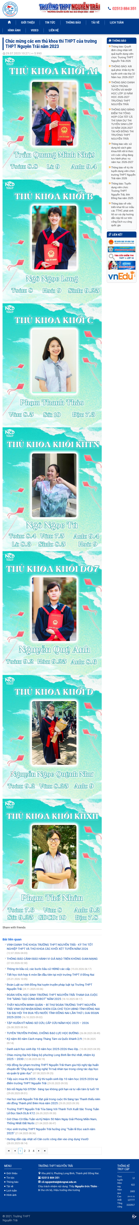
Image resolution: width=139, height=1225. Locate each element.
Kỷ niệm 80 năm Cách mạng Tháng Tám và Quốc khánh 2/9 (44, 1039)
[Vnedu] (121, 275)
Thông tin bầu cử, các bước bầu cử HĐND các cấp (38, 969)
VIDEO (34, 30)
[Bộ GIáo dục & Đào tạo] (121, 242)
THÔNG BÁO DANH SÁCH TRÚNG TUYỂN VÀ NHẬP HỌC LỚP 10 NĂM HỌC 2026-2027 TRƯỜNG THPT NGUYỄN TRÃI (123, 93)
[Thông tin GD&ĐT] (121, 265)
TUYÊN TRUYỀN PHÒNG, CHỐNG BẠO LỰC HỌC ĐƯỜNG (43, 1033)
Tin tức (10, 1177)
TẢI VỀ (95, 22)
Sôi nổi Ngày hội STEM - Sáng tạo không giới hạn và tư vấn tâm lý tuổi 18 (53, 1089)
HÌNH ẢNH (14, 30)
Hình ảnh (11, 1195)
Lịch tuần (11, 1190)
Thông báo (12, 1182)
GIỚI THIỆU (28, 22)
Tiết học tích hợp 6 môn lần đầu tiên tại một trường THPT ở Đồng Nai (50, 974)
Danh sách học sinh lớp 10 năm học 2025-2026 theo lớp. (43, 1049)
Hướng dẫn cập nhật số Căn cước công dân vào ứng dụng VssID (47, 1139)
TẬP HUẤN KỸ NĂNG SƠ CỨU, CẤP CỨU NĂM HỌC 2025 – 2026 (48, 1023)
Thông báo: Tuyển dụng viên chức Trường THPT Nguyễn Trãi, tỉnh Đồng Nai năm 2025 (122, 191)
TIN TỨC (50, 22)
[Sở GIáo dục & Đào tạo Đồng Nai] (121, 249)
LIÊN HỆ (54, 30)
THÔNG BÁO (73, 22)
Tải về (9, 1186)
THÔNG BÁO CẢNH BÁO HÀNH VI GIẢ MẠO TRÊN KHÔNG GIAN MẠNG (52, 958)
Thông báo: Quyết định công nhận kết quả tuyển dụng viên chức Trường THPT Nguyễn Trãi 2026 (122, 54)
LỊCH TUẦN (117, 22)
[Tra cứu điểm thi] (121, 256)
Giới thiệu (11, 1173)
